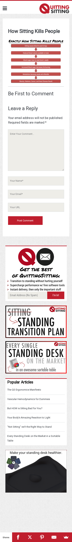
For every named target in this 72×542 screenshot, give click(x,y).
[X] (30, 537)
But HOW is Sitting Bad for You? (24, 408)
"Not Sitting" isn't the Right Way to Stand (29, 426)
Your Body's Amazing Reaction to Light (28, 417)
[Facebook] (18, 537)
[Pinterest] (42, 537)
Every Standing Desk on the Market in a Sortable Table (33, 438)
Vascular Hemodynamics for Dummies (28, 399)
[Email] (54, 537)
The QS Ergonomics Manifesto (24, 389)
